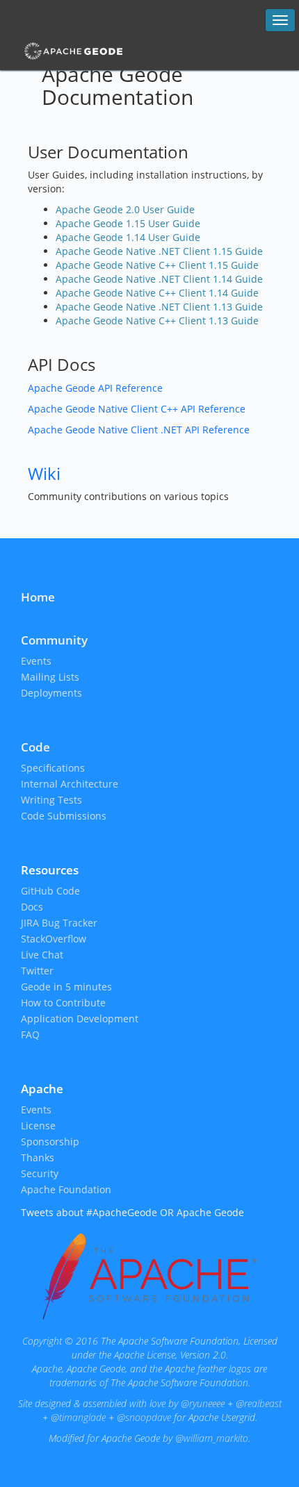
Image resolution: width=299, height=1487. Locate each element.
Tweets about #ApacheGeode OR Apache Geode (132, 1212)
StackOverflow (53, 938)
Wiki (44, 473)
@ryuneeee (203, 1403)
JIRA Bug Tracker (59, 922)
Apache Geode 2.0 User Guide (125, 209)
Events (36, 660)
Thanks (37, 1157)
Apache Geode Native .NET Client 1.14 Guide (159, 278)
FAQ (30, 1034)
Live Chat (42, 954)
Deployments (51, 692)
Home (38, 597)
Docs (32, 906)
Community (54, 640)
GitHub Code (50, 890)
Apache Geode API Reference (95, 387)
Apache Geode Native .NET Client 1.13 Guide (159, 306)
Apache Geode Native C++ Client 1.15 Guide (157, 265)
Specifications (53, 767)
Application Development (79, 1018)
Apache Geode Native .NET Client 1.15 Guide (159, 251)
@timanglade (78, 1417)
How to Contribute (63, 1002)
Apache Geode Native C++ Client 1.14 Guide (157, 292)
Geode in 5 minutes (66, 986)
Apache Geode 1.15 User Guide (128, 223)
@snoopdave (144, 1417)
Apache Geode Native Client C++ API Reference (136, 408)
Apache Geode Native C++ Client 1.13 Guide (157, 320)
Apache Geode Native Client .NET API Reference (139, 429)
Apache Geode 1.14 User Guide (128, 237)
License (38, 1125)
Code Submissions (63, 815)
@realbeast (259, 1403)
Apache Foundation (66, 1189)
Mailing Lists (50, 676)
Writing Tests (51, 799)
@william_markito (211, 1438)
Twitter (37, 970)
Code (35, 747)
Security (39, 1173)
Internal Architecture (69, 783)
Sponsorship (50, 1141)
